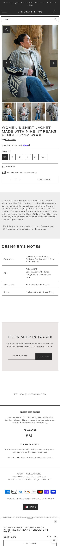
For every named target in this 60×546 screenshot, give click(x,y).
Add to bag (44, 180)
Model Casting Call (20, 480)
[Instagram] (30, 435)
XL (35, 157)
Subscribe (44, 357)
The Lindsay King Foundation (29, 477)
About (20, 474)
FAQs (36, 480)
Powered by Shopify (43, 499)
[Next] (53, 63)
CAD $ (32, 507)
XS (4, 157)
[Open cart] (54, 11)
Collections (33, 474)
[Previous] (6, 63)
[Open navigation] (5, 12)
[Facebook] (27, 435)
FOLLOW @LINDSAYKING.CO (30, 394)
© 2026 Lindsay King (19, 499)
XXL (44, 157)
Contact (47, 480)
